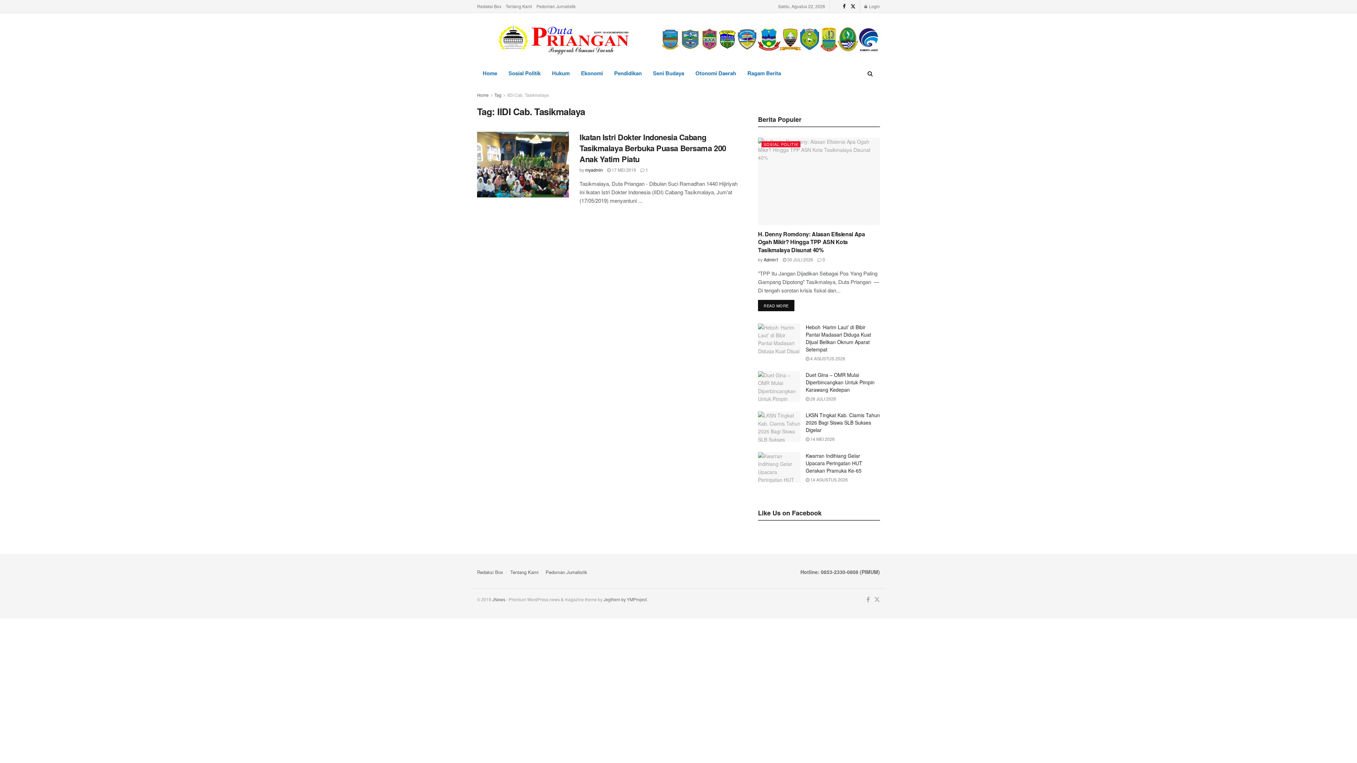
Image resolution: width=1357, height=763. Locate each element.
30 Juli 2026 (799, 259)
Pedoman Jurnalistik (556, 6)
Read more (776, 305)
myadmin (594, 170)
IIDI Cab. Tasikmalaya (528, 95)
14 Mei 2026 (822, 439)
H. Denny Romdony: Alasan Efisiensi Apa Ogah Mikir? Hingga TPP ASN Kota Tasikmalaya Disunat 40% (811, 242)
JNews (498, 599)
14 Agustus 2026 (828, 480)
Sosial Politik (525, 73)
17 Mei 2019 (623, 170)
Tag (497, 95)
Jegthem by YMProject (625, 599)
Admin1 (771, 259)
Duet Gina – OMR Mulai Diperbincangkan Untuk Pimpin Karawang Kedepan (840, 382)
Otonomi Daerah (715, 73)
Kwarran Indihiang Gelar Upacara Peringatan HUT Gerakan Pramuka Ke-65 (834, 463)
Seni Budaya (668, 73)
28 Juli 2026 (822, 399)
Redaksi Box (489, 6)
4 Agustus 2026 (827, 358)
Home (490, 73)
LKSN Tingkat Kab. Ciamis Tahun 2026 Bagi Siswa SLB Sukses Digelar (843, 422)
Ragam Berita (764, 73)
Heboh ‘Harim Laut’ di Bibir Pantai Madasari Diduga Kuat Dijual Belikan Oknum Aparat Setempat (838, 338)
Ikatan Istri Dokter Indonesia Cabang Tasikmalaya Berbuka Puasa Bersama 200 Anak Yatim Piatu (653, 148)
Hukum (561, 73)
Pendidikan (628, 73)
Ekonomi (592, 73)
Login (874, 6)
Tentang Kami (519, 6)
